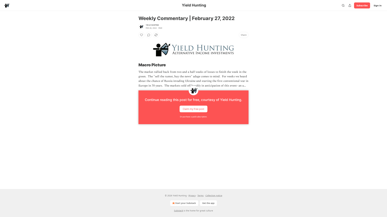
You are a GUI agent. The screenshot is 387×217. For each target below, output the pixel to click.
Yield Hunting (152, 25)
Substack (178, 210)
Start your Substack (185, 203)
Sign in (378, 5)
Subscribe (362, 5)
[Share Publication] (350, 5)
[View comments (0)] (149, 35)
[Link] (134, 65)
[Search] (343, 5)
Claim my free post (193, 109)
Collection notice (213, 195)
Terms (200, 195)
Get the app (208, 203)
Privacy (192, 195)
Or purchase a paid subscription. (193, 116)
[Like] (141, 35)
